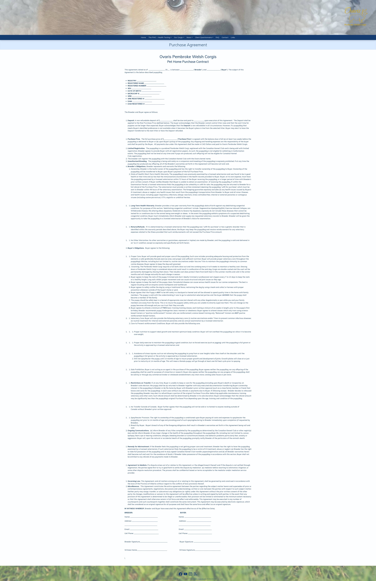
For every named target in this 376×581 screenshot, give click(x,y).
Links (233, 37)
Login (221, 579)
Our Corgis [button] (178, 37)
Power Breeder (202, 579)
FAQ (217, 37)
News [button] (189, 37)
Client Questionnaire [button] (203, 37)
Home (143, 37)
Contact (225, 37)
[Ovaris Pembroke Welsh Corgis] (355, 17)
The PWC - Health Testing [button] (159, 37)
